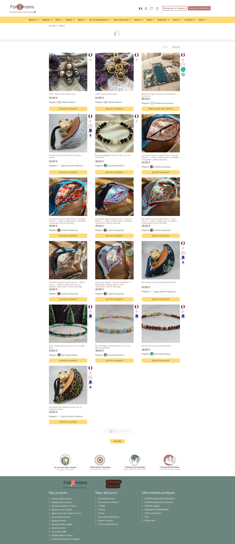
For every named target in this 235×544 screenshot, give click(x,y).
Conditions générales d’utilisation (159, 498)
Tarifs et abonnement (108, 524)
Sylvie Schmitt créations (72, 165)
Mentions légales (152, 506)
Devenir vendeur (105, 520)
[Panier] (157, 8)
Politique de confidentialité (157, 509)
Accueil (52, 25)
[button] (33, 20)
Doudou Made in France (62, 535)
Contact (101, 509)
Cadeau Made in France (62, 498)
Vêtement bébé (58, 528)
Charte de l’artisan (153, 513)
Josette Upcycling (162, 167)
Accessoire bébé (59, 531)
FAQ (146, 517)
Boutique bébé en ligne (62, 524)
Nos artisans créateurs (108, 502)
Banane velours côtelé (62, 509)
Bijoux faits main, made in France (66, 513)
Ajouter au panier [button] (68, 109)
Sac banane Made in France (64, 506)
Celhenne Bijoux (68, 102)
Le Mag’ (101, 506)
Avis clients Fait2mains (108, 517)
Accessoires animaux (61, 517)
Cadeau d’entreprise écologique (66, 539)
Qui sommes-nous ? (107, 498)
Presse (101, 513)
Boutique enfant (59, 520)
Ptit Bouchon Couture (163, 103)
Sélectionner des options (160, 109)
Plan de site (150, 520)
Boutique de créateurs (62, 502)
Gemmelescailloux (115, 165)
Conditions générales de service (159, 502)
